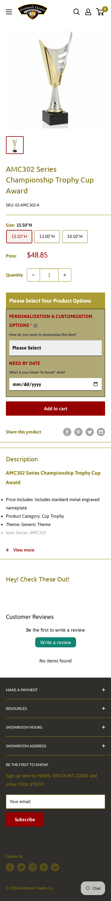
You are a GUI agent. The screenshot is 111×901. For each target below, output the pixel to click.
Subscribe (25, 819)
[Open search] (76, 12)
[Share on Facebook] (67, 432)
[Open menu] (9, 11)
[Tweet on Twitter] (90, 432)
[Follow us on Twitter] (21, 867)
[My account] (88, 12)
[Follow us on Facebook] (10, 867)
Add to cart (55, 408)
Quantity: (14, 274)
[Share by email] (101, 432)
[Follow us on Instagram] (32, 867)
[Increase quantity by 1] (65, 275)
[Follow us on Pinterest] (44, 867)
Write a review (55, 642)
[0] (100, 11)
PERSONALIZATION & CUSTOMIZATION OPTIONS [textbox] (50, 325)
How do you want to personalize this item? (42, 335)
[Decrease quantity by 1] (33, 275)
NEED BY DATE (37, 367)
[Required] (35, 325)
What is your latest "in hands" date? (37, 372)
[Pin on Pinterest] (78, 432)
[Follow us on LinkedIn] (55, 867)
